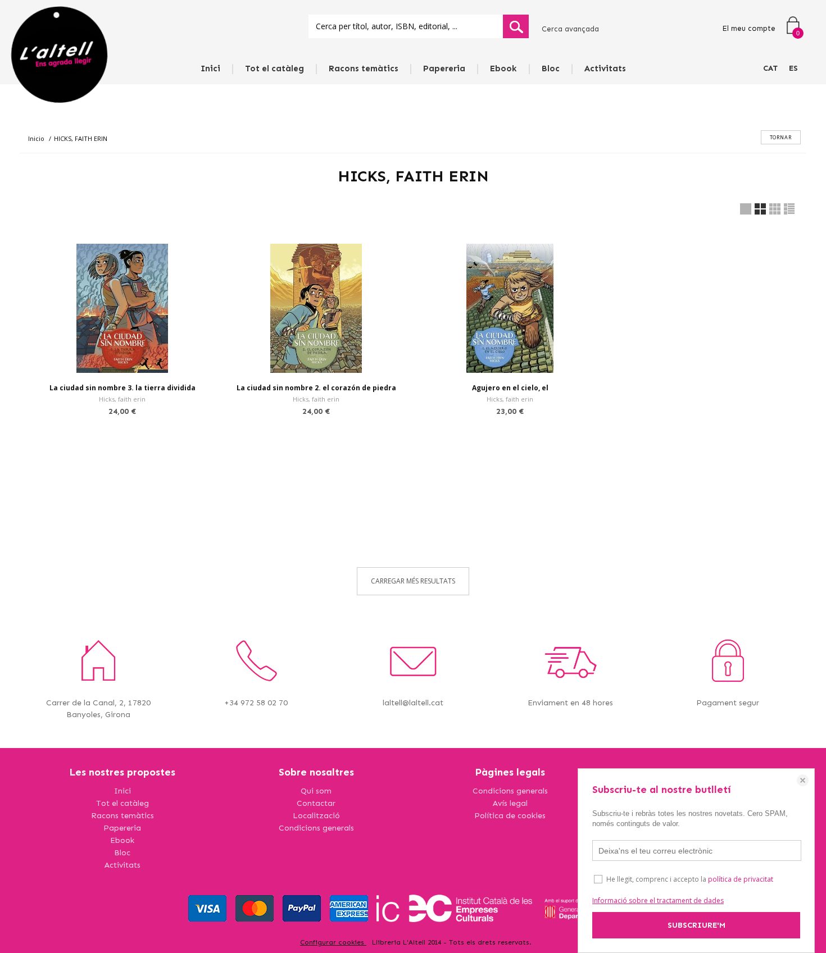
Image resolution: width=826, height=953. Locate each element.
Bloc (551, 68)
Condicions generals (316, 828)
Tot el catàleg (274, 68)
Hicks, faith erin (122, 399)
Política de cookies (510, 815)
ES (793, 68)
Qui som (316, 791)
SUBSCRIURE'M (696, 925)
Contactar (316, 803)
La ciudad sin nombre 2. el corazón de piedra (316, 388)
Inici (210, 68)
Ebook (503, 68)
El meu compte (748, 28)
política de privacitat (740, 879)
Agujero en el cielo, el (510, 388)
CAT (770, 68)
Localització (316, 815)
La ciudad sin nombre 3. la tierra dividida (122, 388)
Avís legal (510, 803)
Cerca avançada (570, 29)
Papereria (444, 68)
